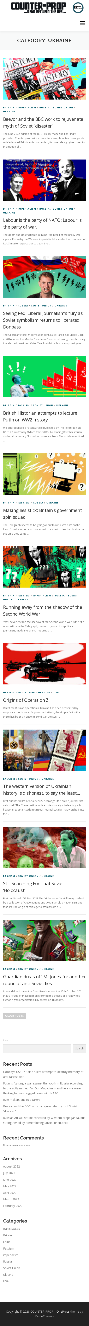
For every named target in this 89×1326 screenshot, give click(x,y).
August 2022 (11, 1166)
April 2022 (9, 1193)
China (7, 1242)
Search (7, 1040)
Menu (82, 23)
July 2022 (9, 1173)
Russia (44, 107)
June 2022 (9, 1180)
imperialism (27, 107)
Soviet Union (63, 107)
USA (56, 692)
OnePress (63, 1311)
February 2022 (12, 1206)
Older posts (14, 1015)
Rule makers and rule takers (21, 1100)
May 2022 (9, 1186)
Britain (9, 107)
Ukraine (9, 111)
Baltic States (11, 1229)
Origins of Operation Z (25, 700)
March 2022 (11, 1199)
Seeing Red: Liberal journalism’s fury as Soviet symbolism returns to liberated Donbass (43, 320)
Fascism (24, 405)
